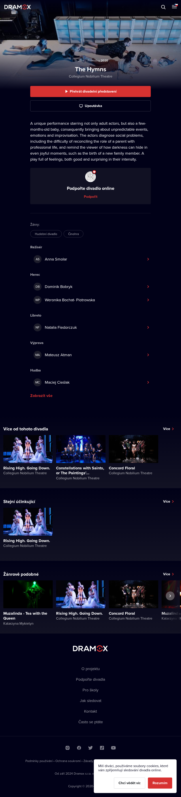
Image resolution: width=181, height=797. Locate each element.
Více (166, 428)
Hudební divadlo (46, 234)
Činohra (73, 234)
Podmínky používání (39, 761)
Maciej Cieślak (52, 382)
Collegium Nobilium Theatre (90, 76)
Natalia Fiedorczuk (56, 327)
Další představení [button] (170, 606)
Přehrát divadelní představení (93, 91)
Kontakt (90, 711)
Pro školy (90, 690)
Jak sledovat (90, 700)
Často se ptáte (90, 722)
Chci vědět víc (130, 782)
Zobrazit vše (41, 395)
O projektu (90, 668)
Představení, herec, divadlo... (41, 7)
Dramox (17, 7)
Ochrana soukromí (68, 761)
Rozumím (160, 782)
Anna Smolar (51, 259)
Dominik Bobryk (54, 286)
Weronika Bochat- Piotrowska (65, 300)
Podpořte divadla (90, 679)
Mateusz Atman (53, 355)
